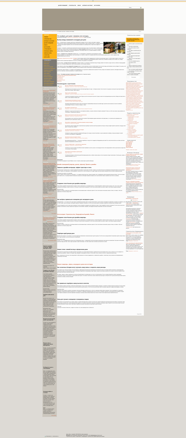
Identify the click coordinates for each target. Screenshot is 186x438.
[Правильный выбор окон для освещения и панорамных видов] (80, 305)
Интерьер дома (137, 89)
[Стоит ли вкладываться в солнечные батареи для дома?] (80, 273)
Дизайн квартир (129, 83)
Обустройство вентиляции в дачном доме (73, 151)
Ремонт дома (128, 99)
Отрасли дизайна (133, 96)
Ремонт (140, 98)
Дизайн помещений (139, 86)
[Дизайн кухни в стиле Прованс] (49, 378)
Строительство (53, 31)
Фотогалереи (139, 105)
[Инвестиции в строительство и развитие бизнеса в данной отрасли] (49, 221)
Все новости (54, 213)
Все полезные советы (52, 240)
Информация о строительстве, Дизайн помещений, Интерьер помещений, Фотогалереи (78, 108)
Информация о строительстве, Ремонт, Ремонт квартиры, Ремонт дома (76, 86)
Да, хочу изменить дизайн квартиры (135, 69)
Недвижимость (133, 95)
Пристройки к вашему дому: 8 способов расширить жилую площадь (79, 122)
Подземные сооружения (133, 97)
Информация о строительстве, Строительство (72, 130)
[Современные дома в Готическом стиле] (80, 255)
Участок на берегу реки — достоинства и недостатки (75, 144)
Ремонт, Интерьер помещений (136, 179)
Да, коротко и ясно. (132, 62)
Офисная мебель (139, 96)
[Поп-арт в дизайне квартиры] (49, 354)
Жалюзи (134, 88)
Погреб (127, 97)
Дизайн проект (128, 87)
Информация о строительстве (78, 37)
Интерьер (132, 89)
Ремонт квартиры (134, 99)
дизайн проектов (132, 222)
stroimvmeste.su (94, 435)
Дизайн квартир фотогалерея (99, 436)
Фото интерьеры (133, 105)
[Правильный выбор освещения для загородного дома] (80, 205)
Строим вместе (47, 31)
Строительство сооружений (134, 104)
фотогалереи (128, 218)
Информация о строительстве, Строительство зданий (73, 145)
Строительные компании (133, 102)
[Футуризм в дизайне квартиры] (49, 329)
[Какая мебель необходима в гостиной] (49, 402)
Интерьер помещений (130, 94)
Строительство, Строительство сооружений (72, 123)
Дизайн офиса (133, 86)
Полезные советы (72, 75)
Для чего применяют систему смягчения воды (74, 85)
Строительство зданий (130, 103)
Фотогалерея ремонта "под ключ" (134, 137)
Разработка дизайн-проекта (134, 98)
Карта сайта (68, 434)
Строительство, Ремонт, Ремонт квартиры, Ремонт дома (74, 101)
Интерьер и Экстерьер (130, 90)
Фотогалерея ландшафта (130, 106)
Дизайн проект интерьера (136, 87)
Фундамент (137, 106)
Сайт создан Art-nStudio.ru (138, 435)
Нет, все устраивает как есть (134, 61)
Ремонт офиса (131, 127)
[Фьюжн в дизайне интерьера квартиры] (80, 189)
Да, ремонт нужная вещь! (133, 46)
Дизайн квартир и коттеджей (137, 83)
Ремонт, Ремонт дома (68, 152)
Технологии (66, 75)
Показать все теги (129, 110)
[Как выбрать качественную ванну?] (80, 289)
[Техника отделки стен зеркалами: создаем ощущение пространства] (80, 173)
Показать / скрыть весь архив (131, 149)
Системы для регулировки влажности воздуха (74, 129)
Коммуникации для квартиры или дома (73, 100)
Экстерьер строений (132, 131)
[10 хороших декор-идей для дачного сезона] (80, 239)
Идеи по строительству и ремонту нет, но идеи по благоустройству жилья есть (134, 66)
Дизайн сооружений (129, 88)
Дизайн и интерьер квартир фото (135, 82)
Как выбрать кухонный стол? (71, 107)
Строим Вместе (49, 5)
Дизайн (127, 82)
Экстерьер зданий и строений (131, 107)
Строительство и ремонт (70, 436)
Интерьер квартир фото (133, 91)
